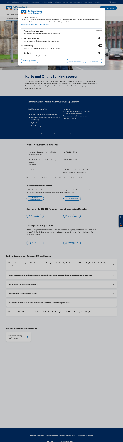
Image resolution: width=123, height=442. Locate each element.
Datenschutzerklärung (28, 24)
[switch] (100, 38)
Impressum (43, 24)
